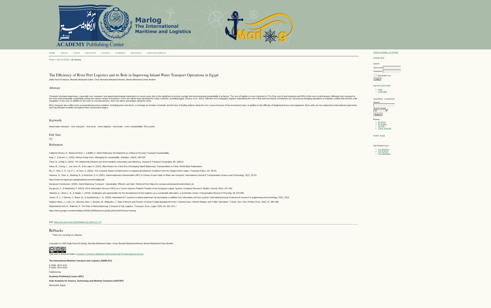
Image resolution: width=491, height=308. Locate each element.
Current (120, 53)
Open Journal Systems (385, 52)
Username (377, 68)
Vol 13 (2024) (63, 59)
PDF (51, 139)
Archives (136, 53)
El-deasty (76, 59)
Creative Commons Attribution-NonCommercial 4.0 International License (110, 254)
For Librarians (384, 154)
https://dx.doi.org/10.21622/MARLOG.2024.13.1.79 (77, 222)
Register (90, 53)
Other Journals (384, 128)
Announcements (156, 53)
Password (377, 71)
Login (76, 53)
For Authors (383, 151)
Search (105, 53)
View (380, 89)
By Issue (382, 122)
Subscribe (382, 91)
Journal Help (378, 58)
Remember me (384, 76)
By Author (382, 124)
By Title (381, 126)
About (64, 53)
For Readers (383, 149)
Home (52, 53)
